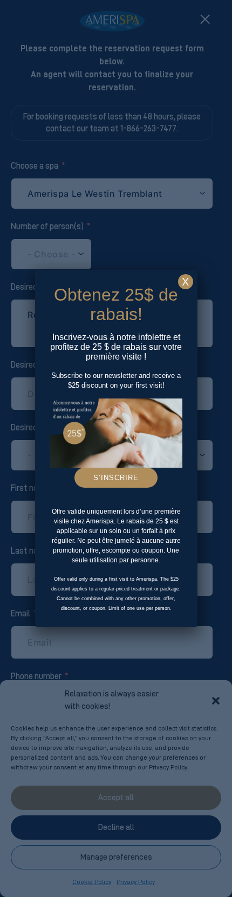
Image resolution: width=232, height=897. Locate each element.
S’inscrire (116, 478)
